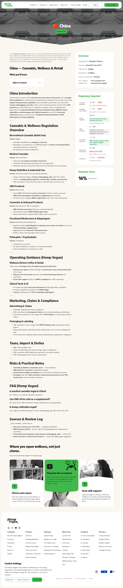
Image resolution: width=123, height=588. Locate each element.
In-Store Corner (31, 543)
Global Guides (66, 539)
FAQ (63, 565)
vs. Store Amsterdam (87, 536)
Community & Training (51, 546)
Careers (9, 554)
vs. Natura (84, 557)
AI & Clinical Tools (49, 543)
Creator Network (104, 536)
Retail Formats (48, 536)
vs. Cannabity (85, 539)
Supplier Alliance (104, 539)
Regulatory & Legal (50, 539)
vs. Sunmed (84, 543)
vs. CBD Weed (85, 546)
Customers (10, 543)
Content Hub (66, 536)
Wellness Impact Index (69, 561)
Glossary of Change (68, 557)
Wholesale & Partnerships (52, 550)
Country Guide (75, 5)
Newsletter (65, 546)
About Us (10, 550)
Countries (10, 539)
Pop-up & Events (31, 550)
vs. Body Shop (85, 550)
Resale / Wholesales (32, 546)
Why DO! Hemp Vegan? (14, 536)
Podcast (65, 550)
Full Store (29, 536)
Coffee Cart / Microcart (33, 554)
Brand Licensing (31, 557)
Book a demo (111, 5)
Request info (61, 31)
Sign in (95, 5)
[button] (33, 5)
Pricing (85, 5)
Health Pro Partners (105, 546)
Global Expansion (49, 554)
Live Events (66, 543)
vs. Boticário (85, 554)
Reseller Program (104, 543)
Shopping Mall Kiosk (32, 539)
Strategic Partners (105, 550)
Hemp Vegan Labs (68, 554)
